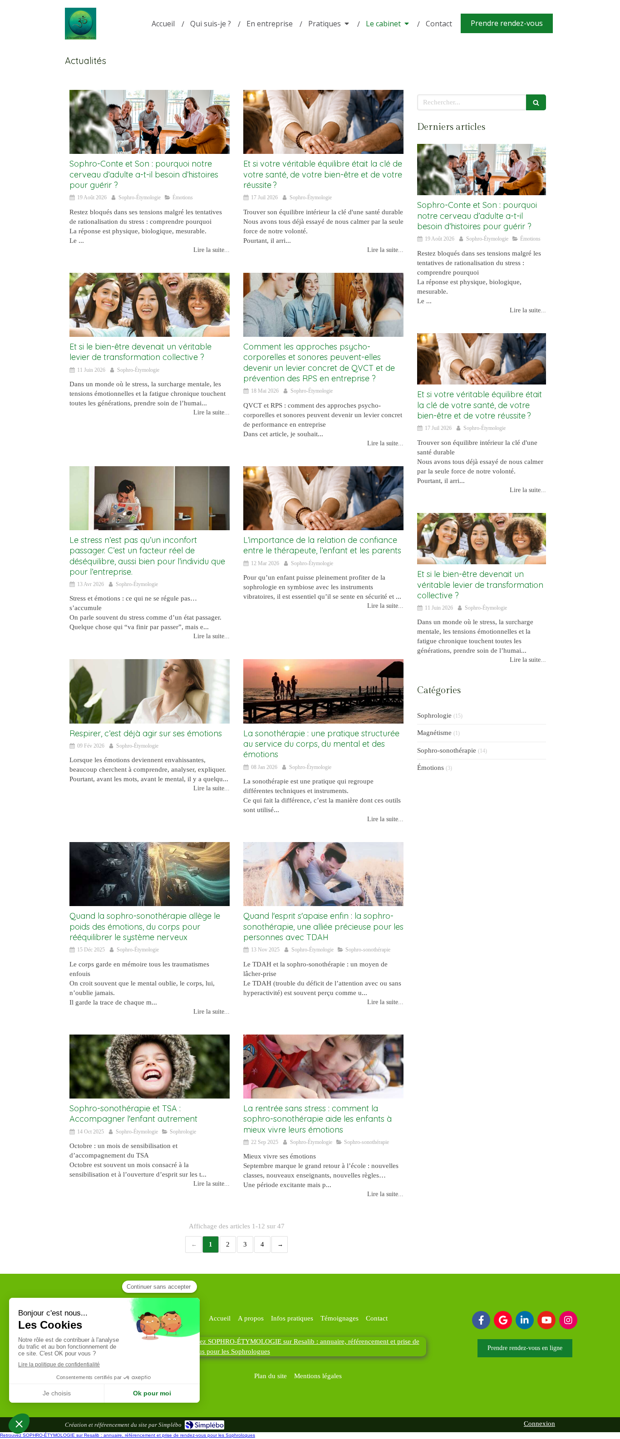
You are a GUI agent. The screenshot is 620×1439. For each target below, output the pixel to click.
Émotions (430, 767)
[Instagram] (568, 1320)
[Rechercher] (536, 102)
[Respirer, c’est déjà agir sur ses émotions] (149, 691)
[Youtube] (546, 1320)
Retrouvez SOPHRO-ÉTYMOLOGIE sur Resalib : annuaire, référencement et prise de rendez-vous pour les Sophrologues (127, 1435)
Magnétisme (434, 732)
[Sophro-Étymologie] (80, 37)
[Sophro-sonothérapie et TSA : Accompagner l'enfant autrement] (149, 1067)
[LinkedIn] (525, 1320)
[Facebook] (481, 1320)
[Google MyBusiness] (503, 1320)
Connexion (539, 1423)
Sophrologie (434, 715)
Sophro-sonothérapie (446, 750)
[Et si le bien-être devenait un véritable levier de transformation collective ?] (149, 305)
